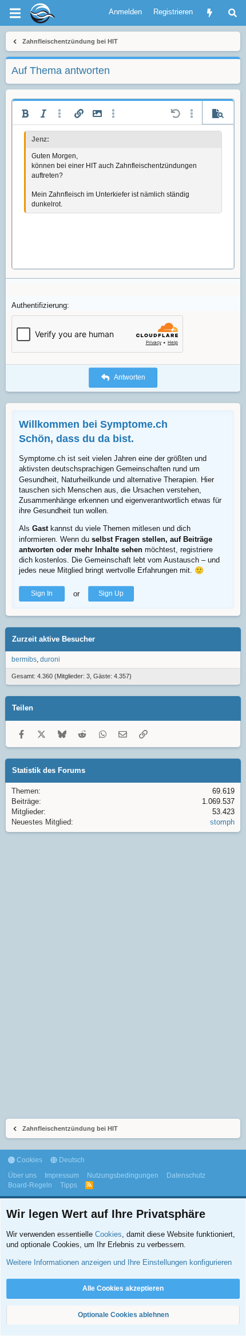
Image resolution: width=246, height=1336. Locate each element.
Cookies (28, 1160)
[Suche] (232, 13)
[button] (25, 113)
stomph (222, 822)
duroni (50, 659)
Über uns (22, 1175)
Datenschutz (185, 1175)
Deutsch (71, 1160)
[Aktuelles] (210, 13)
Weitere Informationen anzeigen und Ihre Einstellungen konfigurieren (119, 1262)
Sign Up (111, 593)
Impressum (62, 1175)
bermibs (24, 659)
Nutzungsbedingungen (122, 1175)
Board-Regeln (30, 1185)
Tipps (68, 1185)
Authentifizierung (39, 305)
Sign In (42, 593)
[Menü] (14, 13)
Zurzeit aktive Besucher (53, 639)
